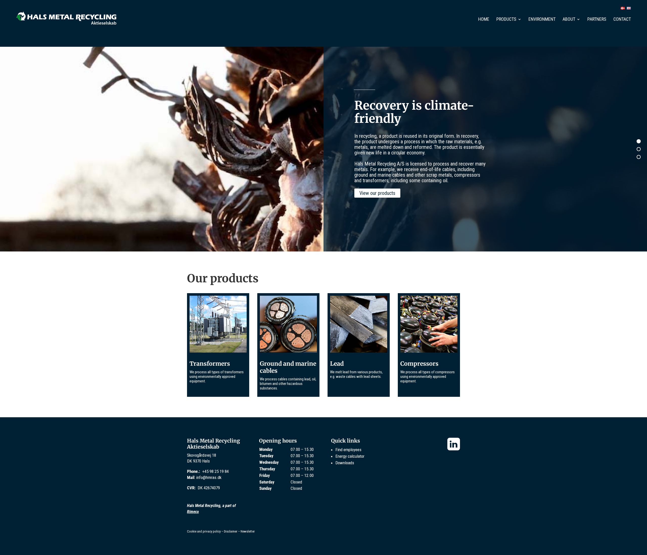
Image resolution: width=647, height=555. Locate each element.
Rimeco (193, 511)
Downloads (344, 462)
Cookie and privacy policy (204, 531)
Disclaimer (230, 531)
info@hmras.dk (208, 477)
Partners (596, 19)
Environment (542, 19)
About (569, 19)
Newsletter (248, 531)
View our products (377, 193)
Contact (622, 19)
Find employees (348, 449)
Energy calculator (349, 456)
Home (483, 19)
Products (506, 19)
